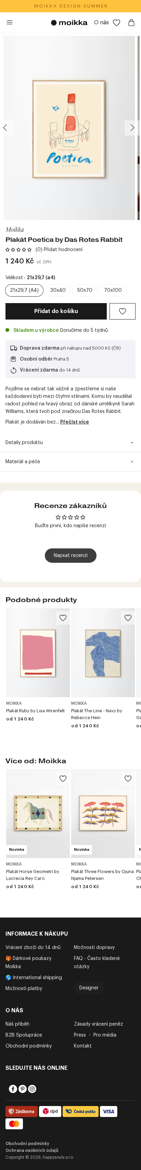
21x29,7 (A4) (24, 290)
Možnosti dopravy (94, 947)
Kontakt (83, 1046)
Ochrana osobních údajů (32, 1150)
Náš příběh (17, 1024)
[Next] (132, 127)
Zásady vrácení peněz (98, 1024)
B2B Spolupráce (23, 1035)
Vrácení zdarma (39, 370)
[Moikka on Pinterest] (21, 1089)
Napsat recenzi (71, 555)
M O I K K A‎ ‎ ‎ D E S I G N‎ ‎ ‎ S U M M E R (70, 6)
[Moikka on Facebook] (12, 1089)
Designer (89, 988)
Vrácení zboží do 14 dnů (33, 947)
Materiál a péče (22, 461)
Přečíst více (74, 422)
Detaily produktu (24, 442)
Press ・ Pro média (95, 1035)
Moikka (14, 229)
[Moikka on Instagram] (31, 1089)
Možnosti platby (23, 988)
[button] (18, 249)
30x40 (58, 290)
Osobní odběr (36, 359)
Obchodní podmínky (28, 1046)
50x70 (84, 290)
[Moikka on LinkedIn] (41, 1089)
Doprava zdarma (40, 348)
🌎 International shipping (33, 977)
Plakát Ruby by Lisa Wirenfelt (35, 710)
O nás (101, 22)
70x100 (113, 290)
